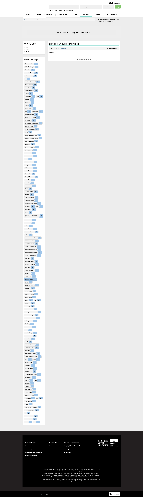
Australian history (31, 73)
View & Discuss (106, 19)
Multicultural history (31, 264)
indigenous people (31, 240)
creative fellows (30, 150)
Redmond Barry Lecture (32, 252)
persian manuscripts (31, 318)
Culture (28, 93)
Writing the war (30, 168)
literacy (28, 300)
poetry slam (29, 223)
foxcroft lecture (30, 229)
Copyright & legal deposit (72, 445)
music (27, 159)
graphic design (30, 333)
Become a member (114, 3)
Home (28, 14)
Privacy (40, 494)
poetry (28, 212)
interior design (30, 336)
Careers (51, 445)
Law (38, 398)
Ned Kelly (28, 324)
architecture (36, 111)
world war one (30, 371)
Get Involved (112, 14)
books (28, 132)
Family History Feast (31, 81)
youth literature (30, 279)
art (27, 78)
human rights (29, 153)
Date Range (108, 7)
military (28, 105)
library (28, 188)
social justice (29, 209)
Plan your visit (82, 32)
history (28, 234)
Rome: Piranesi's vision (32, 135)
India (27, 359)
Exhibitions (29, 70)
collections (29, 267)
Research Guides (63, 10)
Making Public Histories (32, 312)
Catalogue (54, 10)
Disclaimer (33, 494)
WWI (39, 96)
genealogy (29, 306)
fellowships (29, 180)
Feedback (26, 494)
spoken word (29, 377)
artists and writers (31, 243)
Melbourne (29, 206)
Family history (30, 108)
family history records (32, 353)
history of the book (31, 270)
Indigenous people (31, 410)
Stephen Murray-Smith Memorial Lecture (33, 216)
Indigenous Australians (32, 374)
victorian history (30, 309)
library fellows (30, 389)
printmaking (29, 96)
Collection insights (31, 67)
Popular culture (30, 84)
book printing (29, 401)
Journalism (29, 339)
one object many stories (32, 237)
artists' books (29, 185)
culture (28, 226)
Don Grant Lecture (31, 285)
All (27, 47)
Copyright (46, 494)
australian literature (31, 344)
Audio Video (115, 19)
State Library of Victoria (32, 407)
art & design (29, 87)
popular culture (30, 368)
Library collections (31, 197)
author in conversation (32, 246)
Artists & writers (30, 76)
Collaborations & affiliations (33, 452)
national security (30, 416)
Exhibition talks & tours (32, 203)
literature (28, 99)
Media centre (53, 442)
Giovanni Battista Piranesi (33, 138)
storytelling (29, 288)
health (28, 341)
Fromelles (29, 386)
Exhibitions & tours (31, 347)
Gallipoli (28, 380)
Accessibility (68, 452)
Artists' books (29, 297)
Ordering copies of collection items (74, 449)
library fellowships (31, 177)
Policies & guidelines (31, 449)
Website (71, 10)
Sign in (111, 2)
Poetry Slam (29, 174)
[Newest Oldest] (114, 48)
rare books (29, 144)
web (37, 380)
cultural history (30, 171)
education (29, 182)
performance (29, 120)
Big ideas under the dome (33, 123)
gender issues (30, 291)
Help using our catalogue (71, 442)
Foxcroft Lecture (30, 191)
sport (35, 359)
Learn (97, 14)
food (36, 300)
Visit (75, 14)
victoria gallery (30, 362)
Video (27, 49)
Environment (29, 276)
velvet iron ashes (30, 294)
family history (29, 165)
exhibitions (29, 303)
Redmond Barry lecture (32, 249)
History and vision (30, 442)
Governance (28, 445)
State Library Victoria (32, 117)
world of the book (31, 90)
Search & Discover (44, 14)
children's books (30, 126)
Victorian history (30, 162)
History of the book (31, 147)
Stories (86, 14)
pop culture (29, 398)
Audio (27, 51)
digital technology (30, 200)
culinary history (30, 321)
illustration (29, 102)
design (28, 404)
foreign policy (29, 392)
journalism (29, 258)
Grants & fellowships (31, 455)
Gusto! (28, 282)
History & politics (30, 64)
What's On (63, 14)
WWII (38, 206)
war (27, 111)
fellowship (29, 350)
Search (118, 7)
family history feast (31, 129)
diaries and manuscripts (32, 356)
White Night (29, 273)
